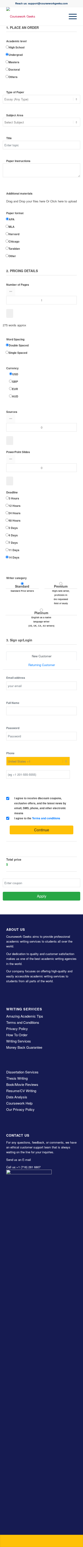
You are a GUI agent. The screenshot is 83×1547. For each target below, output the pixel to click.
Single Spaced (18, 353)
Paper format (15, 213)
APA (12, 219)
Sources (11, 412)
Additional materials (19, 193)
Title (9, 138)
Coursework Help (19, 1103)
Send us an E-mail (18, 1159)
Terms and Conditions (22, 1022)
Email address (15, 678)
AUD (15, 396)
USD (15, 374)
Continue (41, 829)
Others (13, 77)
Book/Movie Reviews (22, 1084)
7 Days (13, 543)
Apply (41, 896)
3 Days (13, 528)
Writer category (16, 578)
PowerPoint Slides (18, 452)
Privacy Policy (17, 1028)
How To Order (16, 1034)
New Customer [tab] (41, 656)
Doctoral (14, 70)
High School (16, 47)
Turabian (14, 249)
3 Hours (14, 498)
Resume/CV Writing (21, 1090)
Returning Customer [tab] (41, 665)
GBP (15, 382)
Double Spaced (19, 345)
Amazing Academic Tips (24, 1016)
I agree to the (37, 818)
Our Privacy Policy (20, 1109)
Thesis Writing (17, 1078)
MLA (12, 227)
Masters (14, 62)
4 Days (13, 535)
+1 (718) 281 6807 (28, 1167)
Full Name (12, 703)
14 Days (14, 557)
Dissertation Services (22, 1071)
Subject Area (14, 115)
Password (12, 728)
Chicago (14, 241)
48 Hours (15, 521)
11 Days (14, 550)
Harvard (14, 234)
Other (12, 256)
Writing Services (18, 1041)
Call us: (11, 1167)
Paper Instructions (18, 161)
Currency (12, 368)
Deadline (12, 492)
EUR (15, 389)
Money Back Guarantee (24, 1047)
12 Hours (15, 506)
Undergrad (16, 55)
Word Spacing (15, 339)
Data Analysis (16, 1096)
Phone (10, 753)
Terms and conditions (46, 818)
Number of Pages (17, 285)
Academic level (16, 41)
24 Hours (15, 513)
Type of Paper (15, 92)
